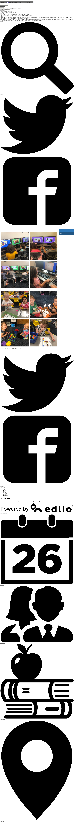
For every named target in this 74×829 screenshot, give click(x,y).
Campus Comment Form (11, 18)
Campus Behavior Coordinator (12, 15)
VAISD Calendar (69, 17)
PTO (20, 19)
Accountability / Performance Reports (7, 8)
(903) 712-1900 (21, 348)
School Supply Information (38, 17)
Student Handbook (13, 14)
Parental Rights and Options (37, 20)
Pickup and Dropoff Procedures (22, 18)
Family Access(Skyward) (17, 17)
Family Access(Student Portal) (22, 14)
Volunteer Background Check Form (43, 19)
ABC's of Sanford (28, 15)
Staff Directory (10, 9)
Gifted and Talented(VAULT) (26, 20)
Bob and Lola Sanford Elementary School (16, 2)
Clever (29, 14)
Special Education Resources (31, 19)
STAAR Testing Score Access (55, 19)
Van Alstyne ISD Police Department (13, 20)
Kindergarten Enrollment (5, 17)
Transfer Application (47, 17)
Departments (10, 11)
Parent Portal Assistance (14, 19)
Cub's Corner (2, 19)
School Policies (3, 15)
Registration (30, 17)
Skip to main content (4, 5)
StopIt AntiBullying (21, 15)
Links (63, 19)
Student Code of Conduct (5, 14)
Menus (11, 17)
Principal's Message (4, 9)
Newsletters (8, 19)
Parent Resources (25, 17)
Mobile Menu (2, 6)
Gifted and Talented (12, 12)
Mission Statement (17, 8)
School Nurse (23, 19)
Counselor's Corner (4, 11)
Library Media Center (4, 12)
